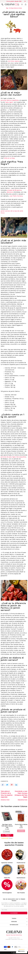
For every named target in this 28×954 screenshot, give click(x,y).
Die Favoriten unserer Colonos (14, 806)
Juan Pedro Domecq (16, 196)
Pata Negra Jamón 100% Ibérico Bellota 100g (7, 826)
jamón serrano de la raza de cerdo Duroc (12, 212)
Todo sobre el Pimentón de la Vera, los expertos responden (6, 794)
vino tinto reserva (13, 61)
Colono (6, 4)
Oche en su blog (9, 158)
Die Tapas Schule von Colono (15, 8)
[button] (7, 838)
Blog (7, 8)
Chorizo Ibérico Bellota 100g (21, 825)
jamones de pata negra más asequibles (13, 457)
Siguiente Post (22, 799)
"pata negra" (9, 102)
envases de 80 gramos (14, 190)
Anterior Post (5, 799)
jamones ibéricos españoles (10, 100)
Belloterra (10, 192)
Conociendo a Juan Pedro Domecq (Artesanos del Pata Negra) (21, 794)
